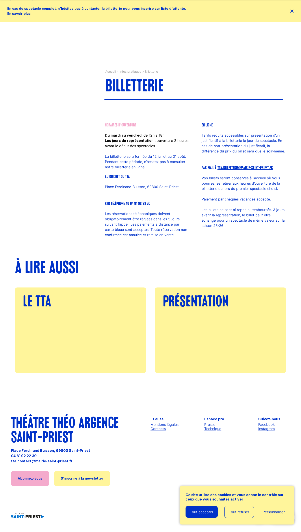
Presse (209, 424)
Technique (212, 428)
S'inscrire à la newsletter (82, 478)
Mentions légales (164, 424)
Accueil (110, 71)
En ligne (207, 125)
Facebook (266, 424)
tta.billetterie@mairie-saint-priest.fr (245, 168)
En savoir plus (19, 13)
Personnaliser (274, 512)
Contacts (158, 428)
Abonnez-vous (30, 478)
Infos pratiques (130, 71)
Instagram (266, 428)
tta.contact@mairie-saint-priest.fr (41, 461)
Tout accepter (201, 512)
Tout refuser (239, 512)
